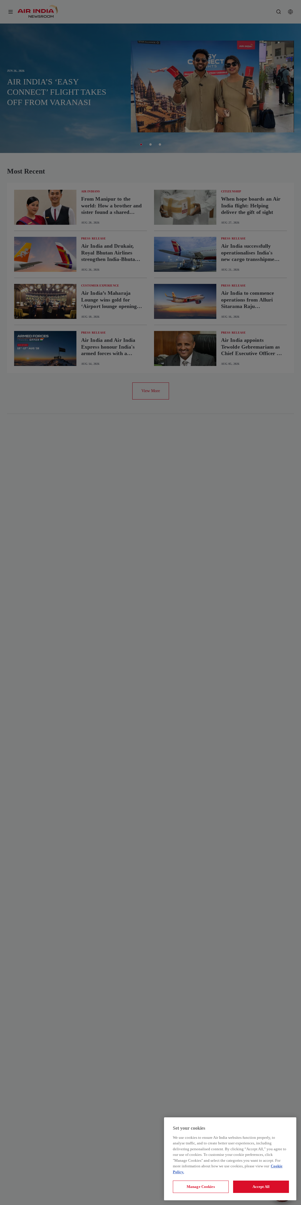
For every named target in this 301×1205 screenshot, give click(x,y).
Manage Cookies (201, 1186)
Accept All (261, 1186)
